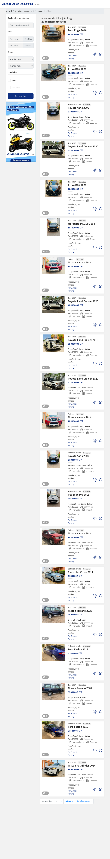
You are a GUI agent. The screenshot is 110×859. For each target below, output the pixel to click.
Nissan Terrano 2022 (80, 610)
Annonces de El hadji (43, 11)
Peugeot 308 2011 (78, 494)
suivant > (69, 801)
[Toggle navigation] (104, 4)
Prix (9, 31)
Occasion (16, 87)
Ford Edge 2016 (77, 30)
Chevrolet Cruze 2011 (80, 572)
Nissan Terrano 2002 (80, 688)
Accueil (9, 11)
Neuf (14, 80)
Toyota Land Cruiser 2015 (83, 340)
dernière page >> (84, 801)
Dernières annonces (23, 11)
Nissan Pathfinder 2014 (82, 765)
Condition (12, 72)
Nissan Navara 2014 (79, 262)
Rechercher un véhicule (18, 18)
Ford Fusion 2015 (78, 649)
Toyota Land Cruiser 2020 (83, 146)
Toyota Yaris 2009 (78, 107)
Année (10, 52)
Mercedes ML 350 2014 (81, 223)
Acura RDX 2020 (77, 69)
